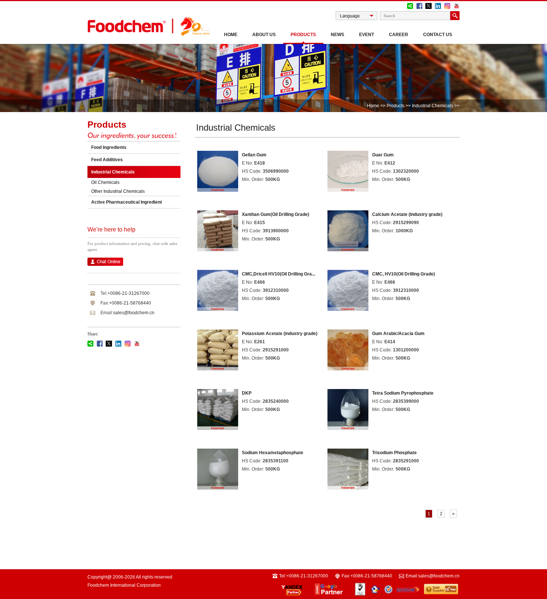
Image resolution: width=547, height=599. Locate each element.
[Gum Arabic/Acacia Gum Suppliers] (347, 367)
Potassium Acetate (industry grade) (279, 333)
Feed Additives (107, 159)
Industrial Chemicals (432, 105)
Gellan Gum (254, 154)
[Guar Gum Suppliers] (347, 189)
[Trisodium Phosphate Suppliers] (347, 486)
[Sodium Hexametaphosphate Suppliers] (217, 486)
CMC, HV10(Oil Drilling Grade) (403, 274)
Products (303, 34)
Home (230, 34)
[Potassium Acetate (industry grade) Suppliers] (217, 367)
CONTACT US (437, 34)
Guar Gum (383, 154)
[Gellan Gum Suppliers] (217, 189)
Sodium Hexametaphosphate (272, 452)
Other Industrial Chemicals (118, 191)
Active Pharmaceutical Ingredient (126, 202)
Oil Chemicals (105, 182)
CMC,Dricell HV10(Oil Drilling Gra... (278, 274)
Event (366, 34)
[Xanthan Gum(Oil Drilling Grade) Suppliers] (217, 248)
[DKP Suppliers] (217, 427)
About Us (264, 34)
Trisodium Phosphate (394, 452)
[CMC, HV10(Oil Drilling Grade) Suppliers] (347, 308)
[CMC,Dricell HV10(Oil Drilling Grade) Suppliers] (217, 308)
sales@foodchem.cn (133, 312)
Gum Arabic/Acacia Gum (398, 333)
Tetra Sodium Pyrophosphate (403, 393)
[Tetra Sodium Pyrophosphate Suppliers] (347, 427)
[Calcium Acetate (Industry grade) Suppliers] (347, 248)
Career (398, 34)
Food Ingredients (109, 147)
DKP (247, 393)
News (337, 34)
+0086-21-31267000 (129, 293)
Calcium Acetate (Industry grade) (407, 214)
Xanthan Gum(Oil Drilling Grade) (275, 214)
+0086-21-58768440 (130, 303)
